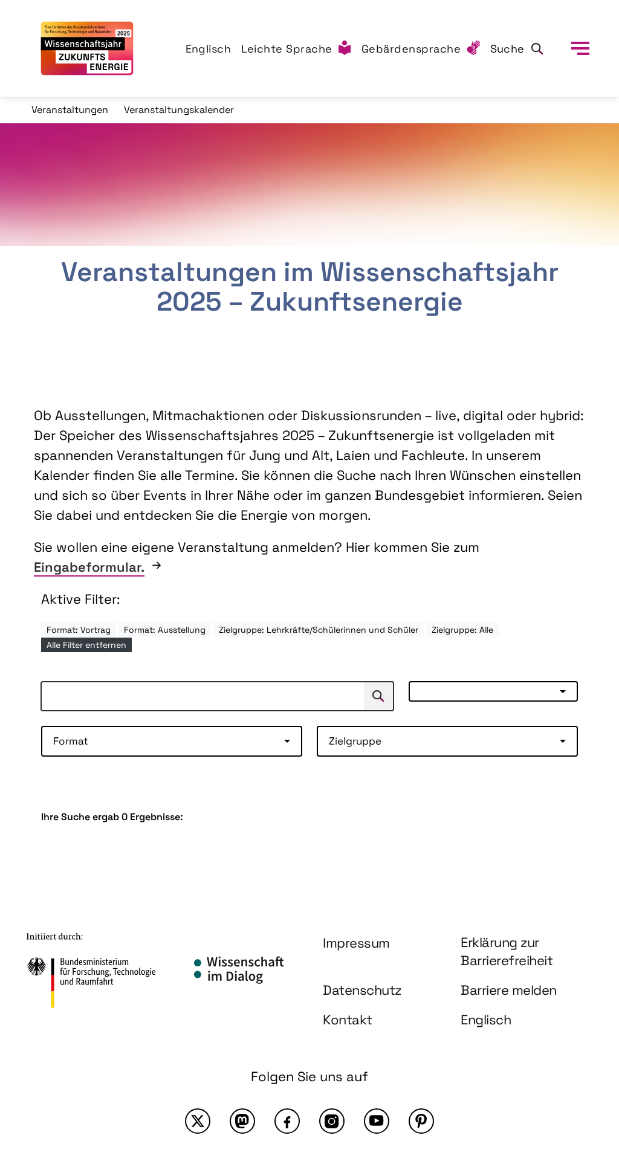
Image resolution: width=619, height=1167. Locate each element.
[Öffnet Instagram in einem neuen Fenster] (332, 1121)
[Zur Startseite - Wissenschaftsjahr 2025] (87, 48)
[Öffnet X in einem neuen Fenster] (197, 1121)
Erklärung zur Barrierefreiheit (507, 951)
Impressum (356, 942)
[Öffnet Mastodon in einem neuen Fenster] (242, 1121)
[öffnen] (580, 48)
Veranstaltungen (69, 109)
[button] (493, 691)
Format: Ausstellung (165, 629)
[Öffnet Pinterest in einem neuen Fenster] (421, 1121)
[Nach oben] (581, 1052)
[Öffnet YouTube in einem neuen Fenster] (376, 1121)
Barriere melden (509, 989)
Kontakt (347, 1019)
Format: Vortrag (79, 629)
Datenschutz (362, 989)
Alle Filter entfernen (86, 644)
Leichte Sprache (287, 49)
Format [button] (70, 741)
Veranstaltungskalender (179, 109)
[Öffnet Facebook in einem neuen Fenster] (287, 1121)
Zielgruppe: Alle (462, 629)
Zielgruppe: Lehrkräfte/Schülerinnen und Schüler (318, 629)
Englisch (209, 49)
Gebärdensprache (411, 49)
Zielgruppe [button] (355, 741)
